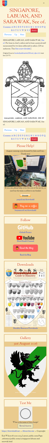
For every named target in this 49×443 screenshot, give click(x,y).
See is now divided (22, 49)
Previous (8, 35)
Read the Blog (25, 255)
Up (16, 35)
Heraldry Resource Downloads (25, 328)
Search (34, 30)
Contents (7, 27)
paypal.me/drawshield (25, 200)
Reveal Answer (25, 426)
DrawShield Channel (25, 241)
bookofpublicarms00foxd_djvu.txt (27, 53)
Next (22, 35)
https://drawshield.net (11, 431)
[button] (8, 372)
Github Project (26, 232)
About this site (28, 431)
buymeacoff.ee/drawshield (25, 210)
